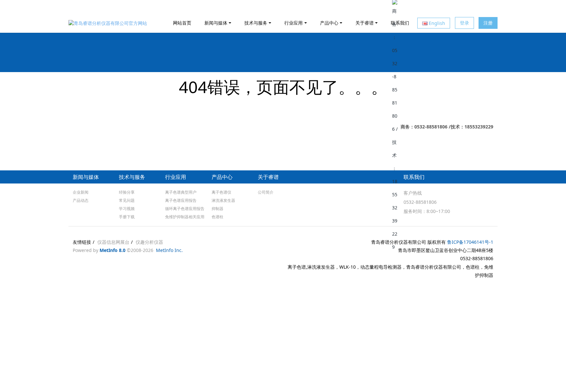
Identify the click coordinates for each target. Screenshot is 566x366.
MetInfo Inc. (169, 250)
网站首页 (182, 23)
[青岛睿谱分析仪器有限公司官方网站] (107, 23)
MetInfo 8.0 (112, 250)
